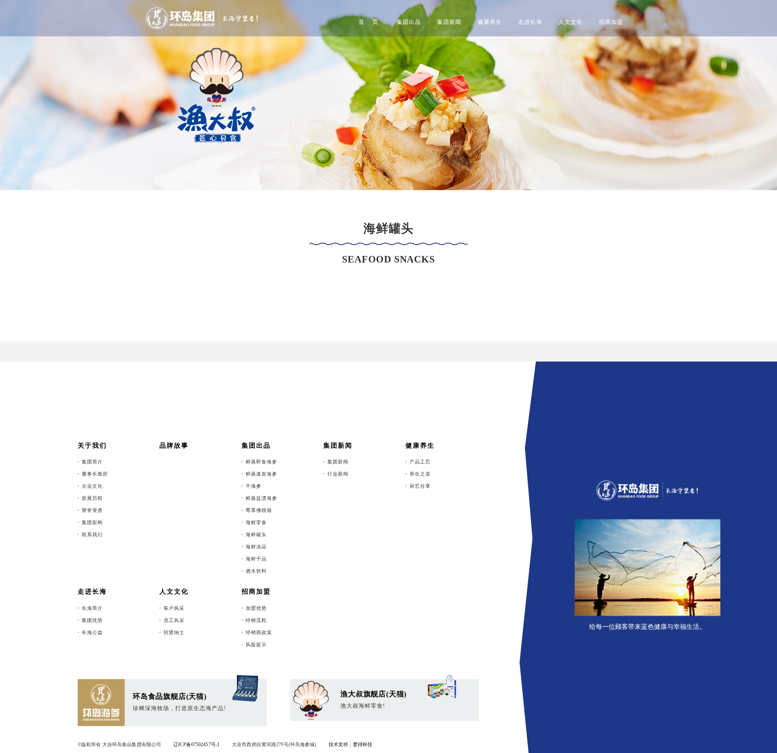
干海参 (253, 486)
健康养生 (489, 22)
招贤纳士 (174, 632)
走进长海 (530, 22)
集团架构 (92, 522)
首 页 (368, 22)
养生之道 (420, 474)
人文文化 (570, 22)
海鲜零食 (256, 522)
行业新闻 (337, 474)
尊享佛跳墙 (259, 510)
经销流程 (256, 620)
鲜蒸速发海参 (261, 474)
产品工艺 (420, 462)
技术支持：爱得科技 (351, 744)
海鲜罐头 (256, 534)
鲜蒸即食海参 (261, 462)
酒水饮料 (256, 571)
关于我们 (92, 445)
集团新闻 (449, 22)
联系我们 (92, 534)
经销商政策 (259, 632)
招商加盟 (611, 22)
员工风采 (174, 620)
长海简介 (92, 608)
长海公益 (92, 632)
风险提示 (256, 644)
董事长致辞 (95, 474)
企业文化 (92, 486)
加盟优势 (256, 608)
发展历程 (92, 498)
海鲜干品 (256, 559)
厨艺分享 (420, 486)
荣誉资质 (92, 510)
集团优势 (92, 620)
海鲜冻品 (256, 547)
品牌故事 (174, 445)
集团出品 (408, 22)
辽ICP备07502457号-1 (196, 744)
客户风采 (174, 608)
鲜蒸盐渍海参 (261, 498)
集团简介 (92, 462)
